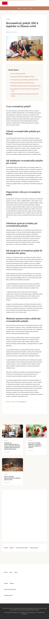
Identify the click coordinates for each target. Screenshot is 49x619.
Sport (24, 8)
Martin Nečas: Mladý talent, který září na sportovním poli (27, 534)
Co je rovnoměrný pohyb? (18, 73)
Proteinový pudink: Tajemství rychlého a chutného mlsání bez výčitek (35, 445)
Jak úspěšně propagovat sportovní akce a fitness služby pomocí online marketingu (26, 505)
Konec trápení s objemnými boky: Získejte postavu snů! (12, 478)
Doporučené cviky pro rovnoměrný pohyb (22, 82)
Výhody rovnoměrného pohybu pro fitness (22, 76)
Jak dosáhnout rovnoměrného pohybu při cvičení (24, 79)
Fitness (19, 8)
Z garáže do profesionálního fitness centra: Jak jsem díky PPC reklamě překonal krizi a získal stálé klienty (12, 446)
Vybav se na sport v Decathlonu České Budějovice (25, 524)
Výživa (30, 8)
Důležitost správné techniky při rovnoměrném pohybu (26, 85)
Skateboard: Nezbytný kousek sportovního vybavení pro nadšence (26, 515)
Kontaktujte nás (22, 401)
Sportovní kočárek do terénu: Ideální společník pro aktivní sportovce (27, 495)
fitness (8, 19)
